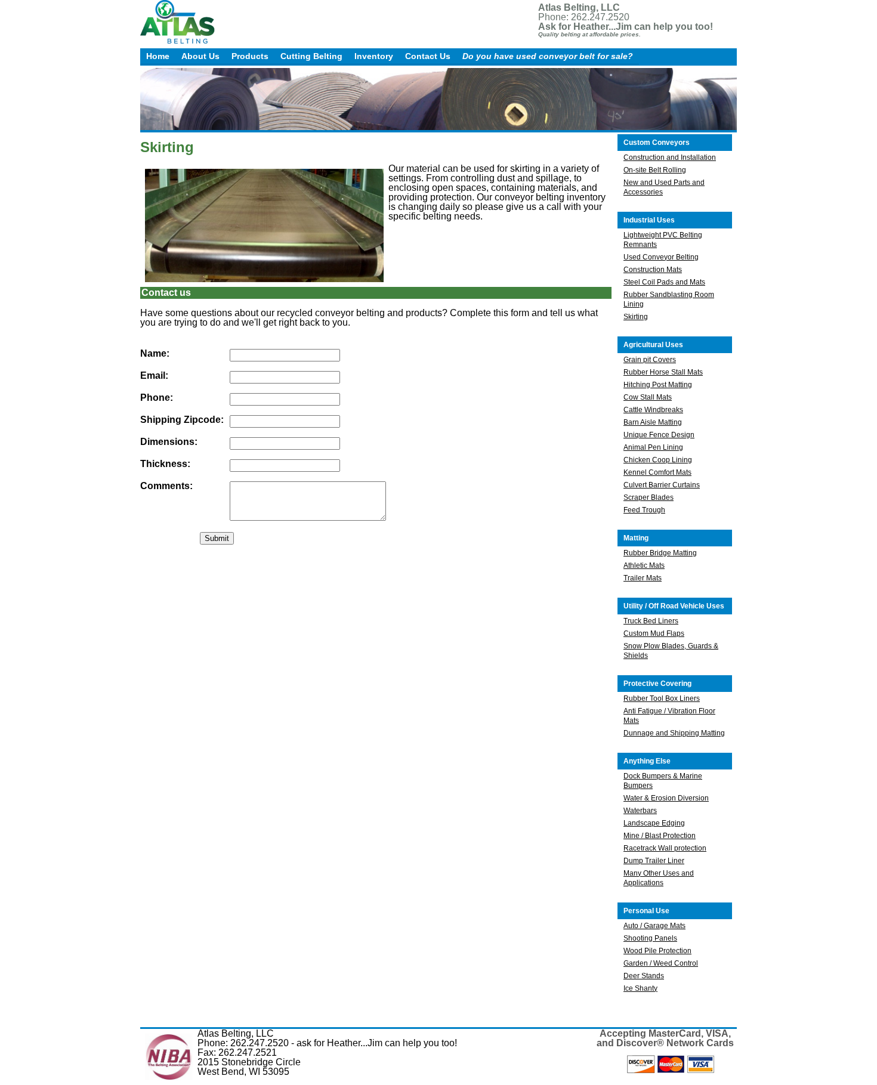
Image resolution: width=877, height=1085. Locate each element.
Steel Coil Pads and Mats (664, 282)
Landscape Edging (654, 823)
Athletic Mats (644, 565)
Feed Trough (644, 510)
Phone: (156, 398)
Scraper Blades (648, 497)
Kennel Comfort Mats (657, 472)
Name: (154, 353)
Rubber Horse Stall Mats (663, 372)
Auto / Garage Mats (654, 926)
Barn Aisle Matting (652, 422)
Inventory (373, 56)
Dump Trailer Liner (653, 861)
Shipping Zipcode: (182, 420)
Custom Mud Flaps (653, 633)
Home (157, 56)
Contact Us (427, 56)
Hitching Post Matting (657, 385)
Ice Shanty (640, 988)
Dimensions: (168, 442)
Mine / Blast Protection (659, 835)
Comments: (166, 486)
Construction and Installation (669, 157)
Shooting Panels (650, 938)
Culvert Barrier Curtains (661, 485)
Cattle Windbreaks (653, 410)
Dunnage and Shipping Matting (674, 733)
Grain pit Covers (649, 360)
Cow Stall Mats (647, 397)
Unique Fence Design (658, 435)
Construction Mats (652, 269)
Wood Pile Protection (657, 951)
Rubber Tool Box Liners (661, 698)
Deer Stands (643, 976)
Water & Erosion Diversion (666, 798)
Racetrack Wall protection (664, 848)
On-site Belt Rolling (654, 170)
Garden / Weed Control (660, 963)
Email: (154, 376)
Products (249, 56)
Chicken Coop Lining (657, 460)
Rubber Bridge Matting (660, 553)
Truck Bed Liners (650, 621)
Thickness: (165, 464)
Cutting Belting (311, 56)
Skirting (635, 317)
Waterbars (640, 810)
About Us (200, 56)
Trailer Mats (642, 578)
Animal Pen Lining (653, 447)
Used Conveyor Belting (661, 257)
